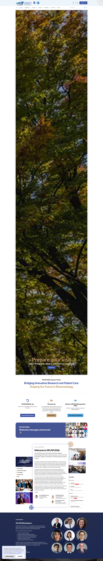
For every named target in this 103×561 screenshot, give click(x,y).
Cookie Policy (6, 553)
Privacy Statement (17, 552)
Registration (27, 7)
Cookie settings (9, 556)
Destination (46, 7)
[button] (18, 191)
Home (17, 7)
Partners (52, 7)
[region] (14, 552)
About (21, 7)
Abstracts (34, 7)
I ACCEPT (20, 556)
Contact (58, 7)
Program (40, 7)
